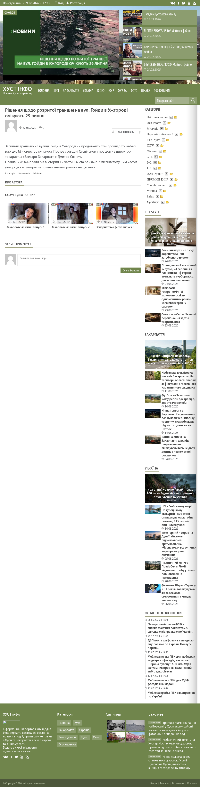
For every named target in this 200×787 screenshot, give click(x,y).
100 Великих (162, 91)
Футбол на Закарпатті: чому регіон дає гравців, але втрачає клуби (178, 399)
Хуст (56, 91)
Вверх (153, 783)
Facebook (179, 2)
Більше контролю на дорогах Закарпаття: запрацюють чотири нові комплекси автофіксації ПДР (170, 360)
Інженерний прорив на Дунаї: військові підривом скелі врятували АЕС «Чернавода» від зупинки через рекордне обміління (179, 544)
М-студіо (152, 128)
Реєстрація (77, 3)
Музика (152, 190)
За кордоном (67, 737)
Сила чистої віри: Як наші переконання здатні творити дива (179, 318)
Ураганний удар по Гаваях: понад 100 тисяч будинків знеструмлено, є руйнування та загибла (170, 493)
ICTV (150, 145)
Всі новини (178, 783)
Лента (195, 3)
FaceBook (12, 756)
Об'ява (122, 91)
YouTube (189, 3)
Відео (100, 91)
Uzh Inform (154, 122)
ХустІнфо (153, 202)
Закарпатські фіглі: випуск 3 (115, 227)
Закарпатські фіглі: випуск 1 (25, 227)
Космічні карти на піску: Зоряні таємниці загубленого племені (178, 254)
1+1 (149, 168)
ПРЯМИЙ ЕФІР (157, 179)
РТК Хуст (153, 139)
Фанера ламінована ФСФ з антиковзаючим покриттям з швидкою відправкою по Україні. (170, 628)
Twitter (184, 3)
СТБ (150, 156)
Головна (44, 91)
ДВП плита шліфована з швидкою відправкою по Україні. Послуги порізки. (171, 644)
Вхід (60, 3)
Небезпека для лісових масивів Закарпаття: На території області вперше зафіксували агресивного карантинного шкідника (179, 380)
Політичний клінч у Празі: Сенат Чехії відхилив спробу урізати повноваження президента (178, 570)
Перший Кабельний (160, 134)
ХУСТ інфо (17, 90)
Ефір (111, 91)
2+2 (149, 162)
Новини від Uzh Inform (30, 174)
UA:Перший (155, 173)
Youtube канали (157, 185)
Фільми (152, 151)
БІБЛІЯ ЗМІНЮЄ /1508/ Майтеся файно (168, 65)
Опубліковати (131, 270)
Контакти (192, 783)
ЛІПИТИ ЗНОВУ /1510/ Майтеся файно (167, 31)
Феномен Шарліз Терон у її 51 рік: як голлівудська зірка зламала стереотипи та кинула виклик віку (179, 593)
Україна (88, 91)
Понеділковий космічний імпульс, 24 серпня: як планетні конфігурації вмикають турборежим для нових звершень (179, 273)
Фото (134, 91)
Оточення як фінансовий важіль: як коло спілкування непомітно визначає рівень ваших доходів (170, 237)
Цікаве (145, 91)
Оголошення (67, 744)
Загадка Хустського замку (160, 14)
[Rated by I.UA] (11, 725)
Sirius (150, 196)
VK (173, 3)
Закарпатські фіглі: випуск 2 (70, 227)
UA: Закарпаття (157, 117)
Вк (6, 757)
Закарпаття (71, 91)
